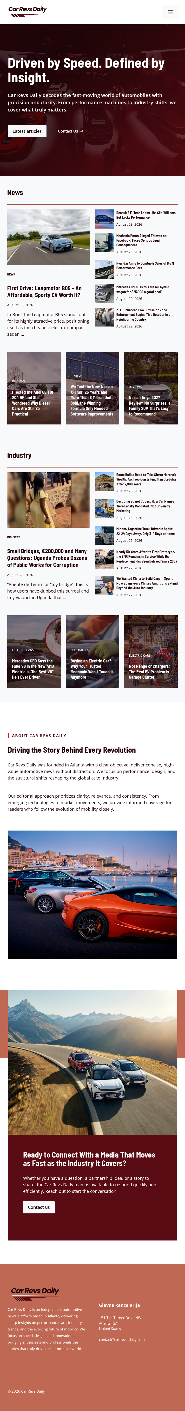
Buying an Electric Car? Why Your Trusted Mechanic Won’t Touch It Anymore (92, 669)
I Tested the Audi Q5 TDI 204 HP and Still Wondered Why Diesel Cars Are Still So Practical (32, 402)
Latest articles (27, 131)
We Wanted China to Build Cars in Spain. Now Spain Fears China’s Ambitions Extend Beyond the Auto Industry (147, 583)
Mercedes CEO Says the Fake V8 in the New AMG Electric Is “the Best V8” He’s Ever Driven (33, 669)
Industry (13, 537)
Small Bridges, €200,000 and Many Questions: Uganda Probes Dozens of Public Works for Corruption (47, 557)
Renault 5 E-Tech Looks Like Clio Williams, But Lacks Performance (146, 214)
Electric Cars (23, 650)
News (11, 274)
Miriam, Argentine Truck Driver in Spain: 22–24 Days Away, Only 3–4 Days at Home (145, 531)
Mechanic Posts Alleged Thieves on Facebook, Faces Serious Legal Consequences (141, 240)
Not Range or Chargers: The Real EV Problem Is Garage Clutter (149, 671)
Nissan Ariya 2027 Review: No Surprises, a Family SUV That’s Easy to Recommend (150, 405)
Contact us (39, 1207)
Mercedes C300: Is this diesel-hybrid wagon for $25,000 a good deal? (142, 289)
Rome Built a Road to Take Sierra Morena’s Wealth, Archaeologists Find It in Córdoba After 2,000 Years (146, 479)
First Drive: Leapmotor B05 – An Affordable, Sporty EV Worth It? (44, 291)
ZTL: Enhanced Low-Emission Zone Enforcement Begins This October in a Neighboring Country (143, 314)
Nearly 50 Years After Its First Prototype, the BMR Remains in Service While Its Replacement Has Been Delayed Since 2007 (146, 556)
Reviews (18, 381)
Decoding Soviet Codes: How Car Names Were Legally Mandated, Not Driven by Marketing (145, 506)
